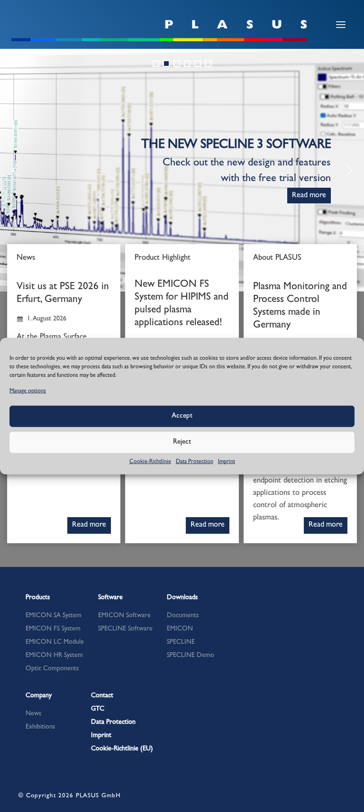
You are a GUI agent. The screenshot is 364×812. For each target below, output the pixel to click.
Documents (183, 615)
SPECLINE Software (125, 629)
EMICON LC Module (55, 642)
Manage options (27, 391)
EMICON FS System (53, 629)
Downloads (182, 597)
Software (110, 597)
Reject (182, 442)
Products (38, 597)
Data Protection (194, 462)
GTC (97, 709)
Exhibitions (40, 727)
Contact (102, 696)
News (33, 714)
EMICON (180, 629)
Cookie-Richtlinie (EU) (122, 749)
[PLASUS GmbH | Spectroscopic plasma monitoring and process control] (159, 30)
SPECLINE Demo (190, 655)
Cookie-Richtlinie (150, 462)
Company (39, 696)
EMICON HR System (54, 655)
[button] (156, 63)
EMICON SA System (54, 615)
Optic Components (52, 669)
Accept (182, 416)
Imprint (226, 462)
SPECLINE (181, 642)
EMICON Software (124, 615)
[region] (182, 170)
